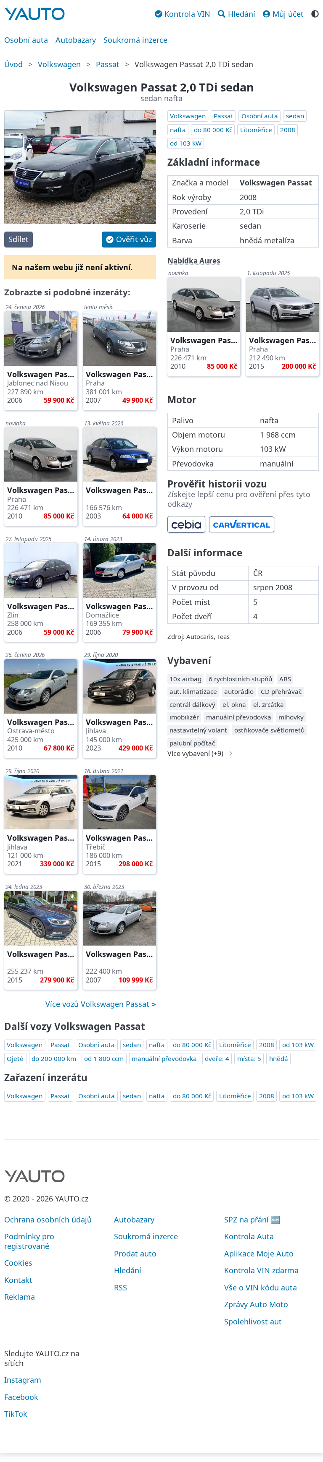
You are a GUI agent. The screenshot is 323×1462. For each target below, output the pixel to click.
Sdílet (18, 239)
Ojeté (15, 1058)
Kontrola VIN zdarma (261, 1270)
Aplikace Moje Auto (259, 1253)
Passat (107, 64)
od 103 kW (185, 143)
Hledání (127, 1270)
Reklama (19, 1297)
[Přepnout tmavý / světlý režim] (315, 13)
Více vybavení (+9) (195, 753)
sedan (295, 116)
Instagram (22, 1380)
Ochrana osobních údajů (48, 1219)
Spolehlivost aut (253, 1321)
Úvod (13, 64)
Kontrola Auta (249, 1236)
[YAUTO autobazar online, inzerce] (34, 14)
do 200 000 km (54, 1058)
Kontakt (18, 1280)
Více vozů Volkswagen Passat (98, 1004)
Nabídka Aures (193, 261)
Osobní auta (26, 40)
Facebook (21, 1397)
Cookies (18, 1263)
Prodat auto (135, 1253)
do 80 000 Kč (213, 129)
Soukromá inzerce (135, 40)
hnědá (278, 1058)
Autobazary (76, 40)
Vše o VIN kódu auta (260, 1287)
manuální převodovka (164, 1058)
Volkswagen (59, 64)
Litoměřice (256, 129)
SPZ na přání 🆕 (252, 1219)
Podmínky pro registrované (29, 1241)
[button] (129, 240)
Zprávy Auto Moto (256, 1304)
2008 (287, 129)
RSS (120, 1287)
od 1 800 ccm (104, 1058)
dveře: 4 (217, 1058)
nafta (178, 129)
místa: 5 (249, 1058)
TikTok (15, 1414)
